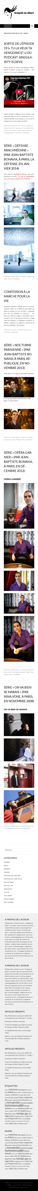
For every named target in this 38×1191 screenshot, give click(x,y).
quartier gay (18, 828)
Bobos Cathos (18, 1092)
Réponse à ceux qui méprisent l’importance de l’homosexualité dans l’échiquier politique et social (18, 1038)
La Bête (11, 1111)
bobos (11, 1092)
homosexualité (14, 1105)
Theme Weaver (26, 1185)
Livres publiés (8, 895)
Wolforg (24, 1187)
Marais (29, 826)
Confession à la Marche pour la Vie (17, 296)
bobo (6, 1092)
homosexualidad (26, 1103)
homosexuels (14, 1108)
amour (6, 1089)
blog (17, 373)
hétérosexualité (23, 1108)
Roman (14, 130)
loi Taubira (22, 1111)
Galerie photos (15, 276)
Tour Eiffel (18, 133)
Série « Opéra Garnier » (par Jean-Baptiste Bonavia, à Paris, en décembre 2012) (18, 462)
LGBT (16, 1111)
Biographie (7, 869)
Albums (6, 865)
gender (9, 1100)
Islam (30, 1108)
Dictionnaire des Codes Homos (13, 879)
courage (21, 1095)
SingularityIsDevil (9, 133)
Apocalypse (19, 128)
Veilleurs (7, 1123)
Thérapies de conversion (16, 1121)
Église (11, 1123)
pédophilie (27, 1118)
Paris (10, 130)
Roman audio (21, 130)
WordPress (29, 1182)
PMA (20, 1118)
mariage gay (22, 1113)
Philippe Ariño (20, 439)
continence (14, 1095)
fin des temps (13, 1097)
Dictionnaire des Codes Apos (12, 875)
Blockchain (28, 1089)
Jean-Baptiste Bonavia (20, 174)
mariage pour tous (19, 1116)
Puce (23, 1118)
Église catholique (19, 1123)
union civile (26, 1121)
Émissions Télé (15, 126)
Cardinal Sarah (26, 1092)
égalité (25, 1123)
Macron (29, 1111)
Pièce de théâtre (8, 902)
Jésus (6, 1111)
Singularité (29, 130)
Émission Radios (9, 882)
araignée (29, 276)
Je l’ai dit (13, 330)
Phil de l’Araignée (26, 126)
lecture (6, 130)
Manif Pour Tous (10, 1114)
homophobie (13, 1102)
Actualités (7, 862)
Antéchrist (12, 128)
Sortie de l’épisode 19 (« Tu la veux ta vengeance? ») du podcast (19, 53)
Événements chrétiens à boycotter (15, 1021)
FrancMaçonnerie (28, 128)
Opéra (27, 672)
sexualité (7, 1121)
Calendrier (7, 872)
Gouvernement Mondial (20, 1100)
